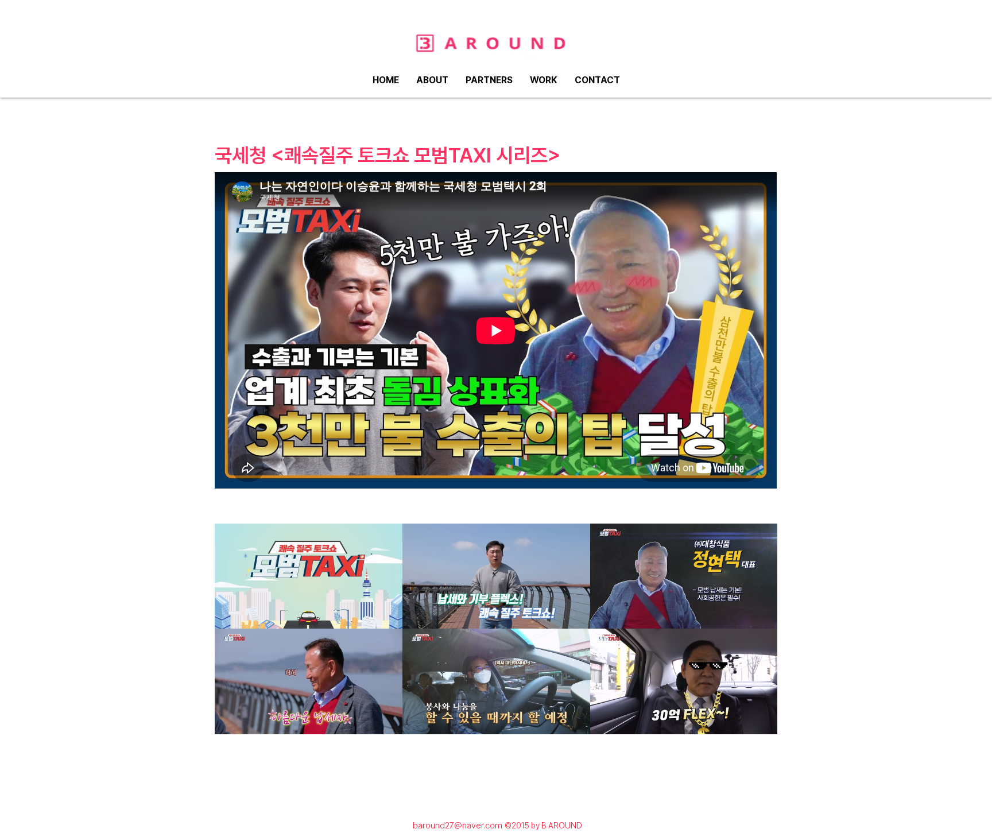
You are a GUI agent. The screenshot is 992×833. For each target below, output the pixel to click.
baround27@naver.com (457, 825)
